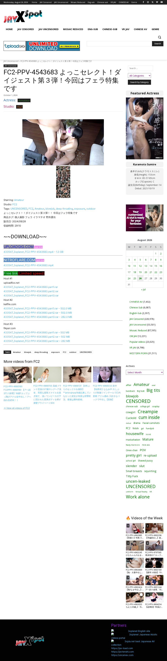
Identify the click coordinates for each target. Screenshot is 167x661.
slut (142, 465)
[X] (152, 2)
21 (151, 272)
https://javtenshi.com (122, 651)
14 (151, 265)
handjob (150, 428)
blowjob (50, 208)
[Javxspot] (23, 16)
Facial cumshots (151, 422)
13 (145, 265)
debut (128, 423)
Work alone (138, 496)
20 (145, 272)
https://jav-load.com (122, 648)
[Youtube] (161, 2)
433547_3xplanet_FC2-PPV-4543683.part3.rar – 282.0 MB (38, 316)
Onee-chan (131, 450)
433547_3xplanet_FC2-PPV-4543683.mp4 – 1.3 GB (33, 251)
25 (134, 278)
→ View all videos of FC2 (17, 408)
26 (140, 278)
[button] (159, 37)
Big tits (153, 390)
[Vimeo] (157, 2)
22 (155, 272)
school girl (131, 460)
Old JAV (133, 336)
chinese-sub (132, 406)
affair (128, 385)
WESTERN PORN (138, 353)
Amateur (24, 100)
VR (151, 491)
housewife (135, 433)
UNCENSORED (18, 208)
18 (134, 272)
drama (136, 422)
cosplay (155, 406)
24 (129, 278)
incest (148, 434)
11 (134, 265)
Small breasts (134, 471)
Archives (130, 366)
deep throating (64, 208)
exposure (79, 208)
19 (140, 272)
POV (143, 450)
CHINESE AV (135, 301)
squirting (150, 471)
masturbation (133, 439)
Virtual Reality (141, 491)
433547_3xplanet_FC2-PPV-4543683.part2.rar (31, 291)
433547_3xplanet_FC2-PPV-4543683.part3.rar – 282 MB (37, 341)
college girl (145, 406)
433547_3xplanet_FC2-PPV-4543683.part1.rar (31, 287)
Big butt (140, 391)
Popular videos (137, 341)
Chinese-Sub (136, 307)
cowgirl (130, 412)
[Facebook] (143, 2)
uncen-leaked (138, 481)
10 (129, 265)
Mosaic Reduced (138, 330)
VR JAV (132, 347)
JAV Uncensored (11, 61)
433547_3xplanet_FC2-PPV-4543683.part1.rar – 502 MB (36, 332)
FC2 (19, 107)
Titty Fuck (132, 476)
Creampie (148, 411)
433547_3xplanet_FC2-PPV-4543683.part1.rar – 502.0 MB (37, 308)
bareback (130, 391)
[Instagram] (148, 2)
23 (160, 272)
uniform (129, 491)
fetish (136, 428)
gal (142, 428)
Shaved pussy (145, 460)
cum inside (149, 417)
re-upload (150, 455)
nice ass (146, 444)
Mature (147, 439)
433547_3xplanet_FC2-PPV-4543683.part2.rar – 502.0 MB (38, 312)
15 (155, 265)
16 (160, 265)
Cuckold (131, 418)
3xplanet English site (139, 631)
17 (129, 272)
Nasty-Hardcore (133, 445)
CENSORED (138, 401)
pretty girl (133, 455)
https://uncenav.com (122, 655)
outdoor (91, 208)
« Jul (143, 289)
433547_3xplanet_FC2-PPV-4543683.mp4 (28, 265)
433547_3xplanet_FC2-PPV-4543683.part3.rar (31, 295)
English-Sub (135, 313)
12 (140, 265)
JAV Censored (136, 318)
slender (131, 466)
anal (153, 385)
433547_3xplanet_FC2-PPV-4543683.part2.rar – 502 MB (37, 336)
